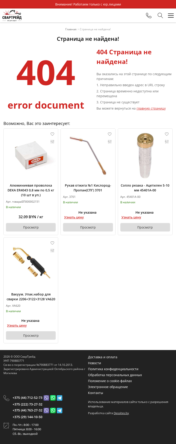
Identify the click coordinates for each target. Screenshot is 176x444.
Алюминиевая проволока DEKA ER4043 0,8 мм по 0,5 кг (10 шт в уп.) (31, 190)
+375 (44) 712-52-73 (27, 397)
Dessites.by (121, 413)
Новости (94, 363)
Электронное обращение (108, 387)
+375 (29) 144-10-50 (27, 417)
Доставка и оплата (102, 357)
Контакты (95, 393)
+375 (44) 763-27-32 (27, 410)
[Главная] (12, 15)
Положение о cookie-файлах (110, 381)
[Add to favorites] (52, 134)
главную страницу (151, 108)
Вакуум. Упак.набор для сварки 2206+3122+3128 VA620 (31, 296)
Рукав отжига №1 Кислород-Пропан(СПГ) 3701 (88, 187)
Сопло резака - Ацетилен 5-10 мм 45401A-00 (145, 187)
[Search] (160, 15)
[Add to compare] (52, 141)
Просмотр (31, 227)
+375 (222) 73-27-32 (27, 404)
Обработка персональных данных (115, 375)
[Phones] (149, 15)
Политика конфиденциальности (113, 369)
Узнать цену (74, 217)
